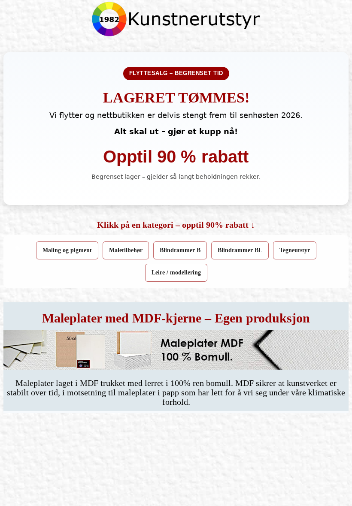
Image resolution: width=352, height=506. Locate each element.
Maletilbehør (126, 250)
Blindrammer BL (240, 250)
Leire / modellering (176, 272)
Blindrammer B (180, 250)
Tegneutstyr (294, 250)
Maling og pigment (67, 250)
